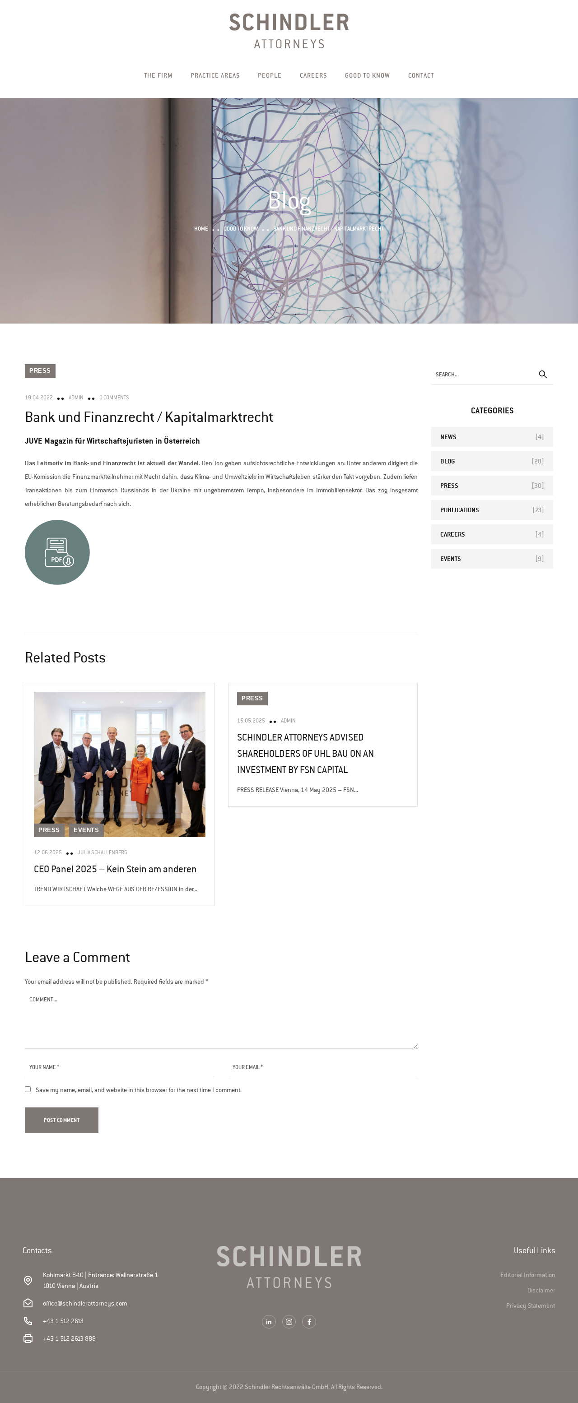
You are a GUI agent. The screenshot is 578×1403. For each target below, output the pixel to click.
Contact (421, 75)
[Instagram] (289, 1322)
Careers (313, 75)
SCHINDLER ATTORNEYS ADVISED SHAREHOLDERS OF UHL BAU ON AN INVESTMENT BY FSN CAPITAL (305, 754)
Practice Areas (215, 75)
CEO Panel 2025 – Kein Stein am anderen (115, 869)
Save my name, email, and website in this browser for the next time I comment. (139, 1090)
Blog (447, 461)
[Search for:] (492, 374)
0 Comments (114, 397)
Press (40, 370)
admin (76, 397)
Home (201, 228)
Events (86, 830)
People (270, 75)
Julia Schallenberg (102, 852)
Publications (459, 509)
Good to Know (367, 75)
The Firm (158, 75)
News (448, 436)
